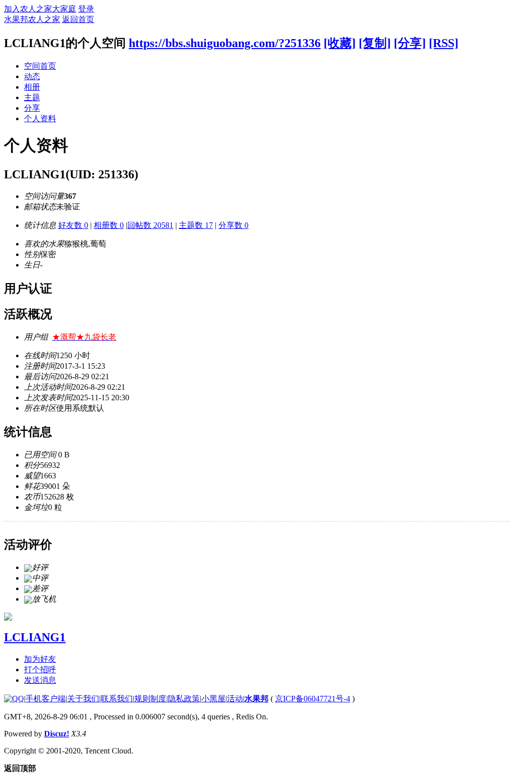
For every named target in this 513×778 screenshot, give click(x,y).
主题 (32, 97)
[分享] (410, 43)
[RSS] (443, 43)
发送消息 (40, 680)
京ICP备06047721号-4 (312, 698)
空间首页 (40, 66)
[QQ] (14, 698)
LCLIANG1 (35, 637)
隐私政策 (184, 698)
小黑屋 (213, 698)
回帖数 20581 (150, 225)
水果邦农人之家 (32, 19)
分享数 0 (233, 225)
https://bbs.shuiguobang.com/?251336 (225, 43)
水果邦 (256, 698)
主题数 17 (196, 225)
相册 (32, 87)
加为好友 (40, 659)
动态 (32, 76)
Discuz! (56, 733)
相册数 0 (109, 225)
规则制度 (150, 698)
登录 (86, 9)
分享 (32, 108)
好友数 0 (73, 225)
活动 (235, 698)
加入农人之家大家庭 (40, 9)
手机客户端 (46, 698)
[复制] (375, 43)
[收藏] (340, 43)
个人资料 (40, 118)
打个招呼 (40, 669)
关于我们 (83, 698)
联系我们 (117, 698)
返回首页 (78, 19)
